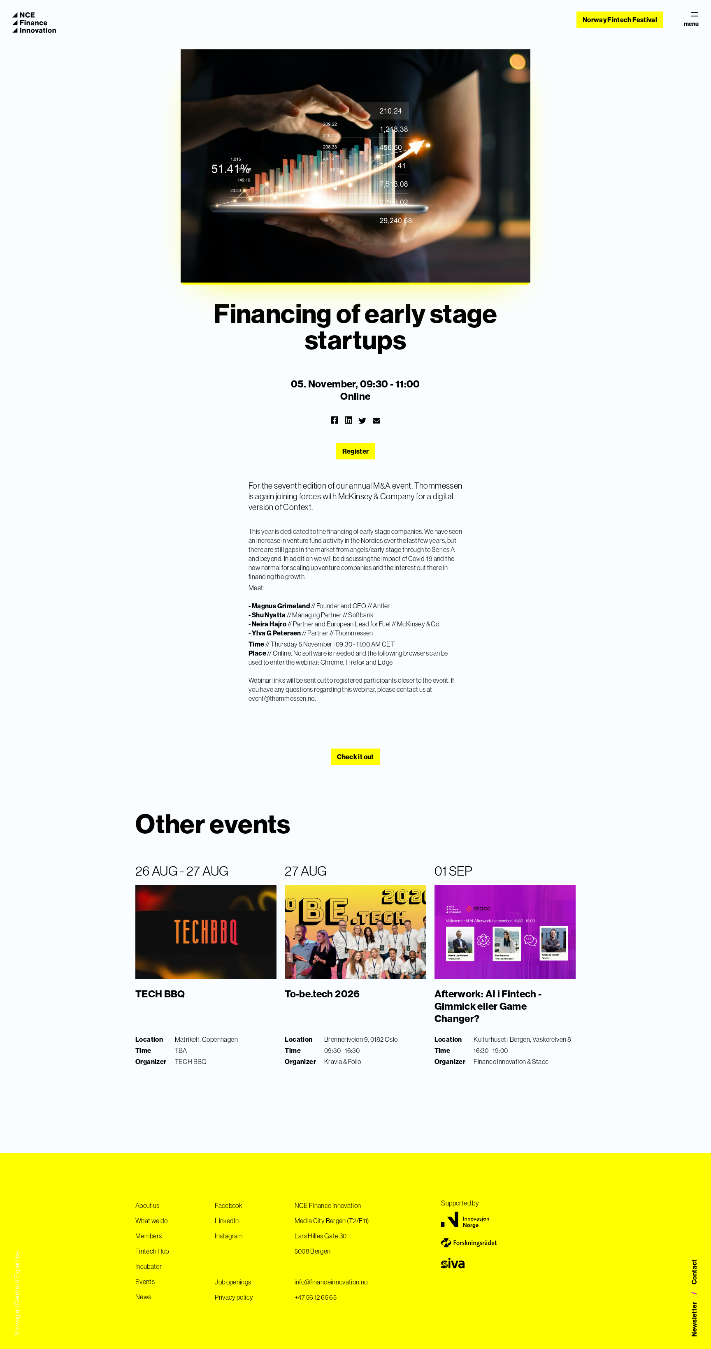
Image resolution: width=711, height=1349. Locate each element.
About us (147, 1205)
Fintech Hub (152, 1251)
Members (148, 1236)
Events (145, 1281)
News (143, 1297)
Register (355, 451)
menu (691, 23)
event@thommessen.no (282, 698)
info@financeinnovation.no (331, 1282)
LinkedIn (227, 1221)
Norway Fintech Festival (620, 20)
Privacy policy (234, 1297)
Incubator (148, 1266)
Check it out (355, 757)
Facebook (228, 1205)
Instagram (229, 1236)
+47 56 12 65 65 (316, 1297)
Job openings (233, 1282)
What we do (151, 1221)
